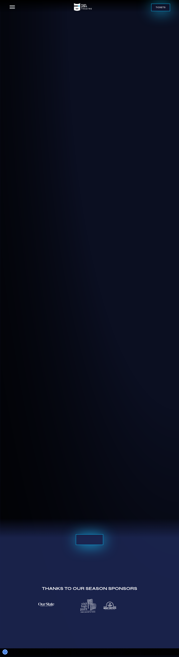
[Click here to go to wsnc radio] (131, 605)
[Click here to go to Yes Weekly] (153, 604)
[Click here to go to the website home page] (83, 7)
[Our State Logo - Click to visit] (46, 604)
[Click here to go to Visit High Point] (88, 606)
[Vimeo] (44, 275)
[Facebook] (38, 275)
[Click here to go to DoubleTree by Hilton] (23, 605)
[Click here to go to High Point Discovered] (66, 605)
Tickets (161, 7)
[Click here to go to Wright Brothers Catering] (110, 605)
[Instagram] (50, 275)
